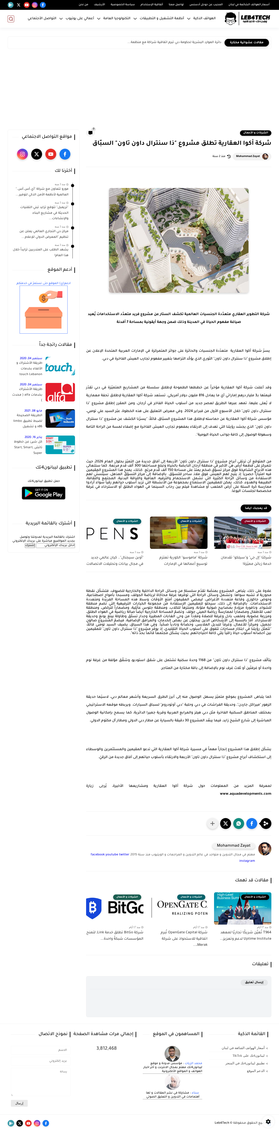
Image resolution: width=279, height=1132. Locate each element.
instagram (247, 861)
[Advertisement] (139, 90)
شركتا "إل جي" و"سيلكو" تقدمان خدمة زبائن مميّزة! (246, 561)
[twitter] (19, 5)
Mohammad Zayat (248, 156)
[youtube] (27, 5)
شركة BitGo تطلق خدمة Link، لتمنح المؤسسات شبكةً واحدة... (114, 936)
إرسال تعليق (254, 982)
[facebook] (43, 5)
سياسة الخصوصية (123, 4)
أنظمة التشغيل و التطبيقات (162, 19)
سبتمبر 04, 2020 (31, 358)
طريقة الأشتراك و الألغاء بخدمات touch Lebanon (29, 369)
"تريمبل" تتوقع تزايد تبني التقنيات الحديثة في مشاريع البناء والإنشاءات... (44, 213)
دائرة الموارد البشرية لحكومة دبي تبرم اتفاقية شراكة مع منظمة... (174, 42)
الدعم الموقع (256, 1071)
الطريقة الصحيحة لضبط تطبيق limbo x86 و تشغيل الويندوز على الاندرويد (27, 422)
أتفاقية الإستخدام (152, 4)
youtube (111, 855)
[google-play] (11, 5)
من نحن (83, 4)
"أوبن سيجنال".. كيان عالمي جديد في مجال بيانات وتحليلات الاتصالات (114, 561)
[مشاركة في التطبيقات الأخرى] (212, 823)
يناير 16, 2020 (33, 437)
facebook (98, 855)
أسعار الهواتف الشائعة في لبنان (249, 4)
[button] (251, 823)
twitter (124, 855)
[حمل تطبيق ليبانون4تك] (44, 502)
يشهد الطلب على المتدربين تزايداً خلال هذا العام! (40, 252)
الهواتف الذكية (204, 19)
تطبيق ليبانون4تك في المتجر (245, 1063)
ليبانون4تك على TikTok (249, 1055)
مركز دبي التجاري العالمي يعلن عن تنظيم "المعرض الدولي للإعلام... (43, 234)
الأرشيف (99, 4)
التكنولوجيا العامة (117, 19)
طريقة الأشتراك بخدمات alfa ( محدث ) (27, 395)
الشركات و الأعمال (255, 132)
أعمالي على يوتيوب (80, 19)
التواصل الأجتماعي (42, 19)
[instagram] (35, 5)
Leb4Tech (222, 1123)
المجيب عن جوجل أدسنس (206, 4)
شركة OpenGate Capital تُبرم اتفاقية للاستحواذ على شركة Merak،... (184, 939)
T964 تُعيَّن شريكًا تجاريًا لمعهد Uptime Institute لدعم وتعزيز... (245, 936)
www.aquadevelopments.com (245, 794)
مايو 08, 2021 (33, 411)
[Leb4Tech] (247, 19)
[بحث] (11, 19)
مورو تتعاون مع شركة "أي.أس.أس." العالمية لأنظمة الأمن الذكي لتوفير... (42, 192)
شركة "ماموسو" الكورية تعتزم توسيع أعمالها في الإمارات (183, 561)
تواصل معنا (176, 4)
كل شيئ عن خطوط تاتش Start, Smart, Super (28, 447)
